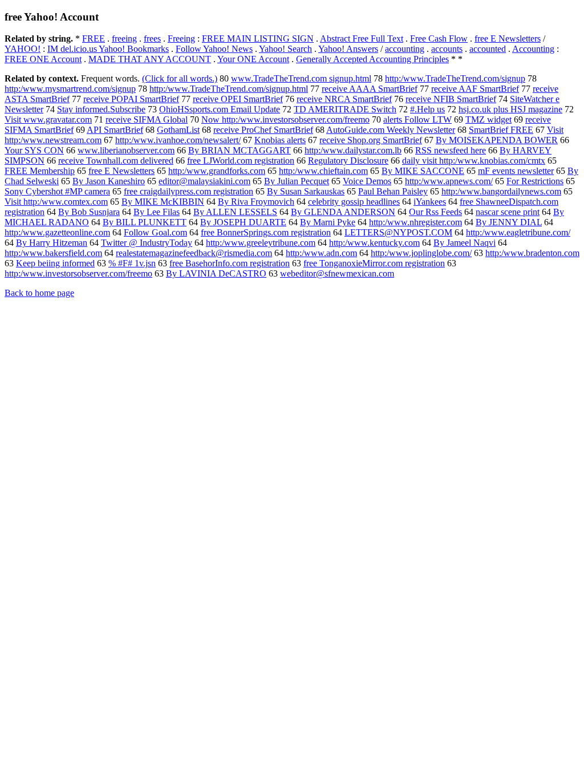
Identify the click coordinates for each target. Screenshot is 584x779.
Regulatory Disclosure (348, 160)
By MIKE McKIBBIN (162, 201)
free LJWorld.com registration (240, 160)
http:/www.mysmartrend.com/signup (70, 89)
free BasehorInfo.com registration (229, 263)
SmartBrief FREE (501, 130)
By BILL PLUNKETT (144, 222)
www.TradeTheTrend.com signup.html (301, 78)
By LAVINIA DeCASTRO (216, 273)
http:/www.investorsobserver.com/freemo (78, 273)
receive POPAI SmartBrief (131, 99)
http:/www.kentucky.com (374, 243)
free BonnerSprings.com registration (266, 232)
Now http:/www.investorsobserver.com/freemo (285, 119)
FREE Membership (40, 171)
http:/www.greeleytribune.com (260, 243)
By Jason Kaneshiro (108, 181)
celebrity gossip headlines (354, 201)
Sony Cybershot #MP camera (57, 191)
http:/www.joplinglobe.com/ (421, 253)
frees (152, 38)
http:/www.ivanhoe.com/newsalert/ (178, 140)
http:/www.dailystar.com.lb (353, 150)
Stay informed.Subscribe (101, 109)
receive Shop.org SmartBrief (370, 140)
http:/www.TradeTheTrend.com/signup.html (228, 89)
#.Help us (427, 109)
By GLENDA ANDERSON (343, 212)
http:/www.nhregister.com (415, 222)
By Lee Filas (156, 212)
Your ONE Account (253, 59)
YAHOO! (22, 49)
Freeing (181, 38)
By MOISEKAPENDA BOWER (497, 140)
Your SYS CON (34, 150)
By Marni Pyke (327, 222)
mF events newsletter (516, 171)
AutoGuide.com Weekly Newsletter (390, 130)
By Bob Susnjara (89, 212)
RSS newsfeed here (450, 150)
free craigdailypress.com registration (188, 191)
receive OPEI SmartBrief (238, 99)
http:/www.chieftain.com (323, 171)
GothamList (178, 130)
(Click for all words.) (179, 78)
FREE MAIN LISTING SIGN (258, 38)
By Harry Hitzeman (51, 243)
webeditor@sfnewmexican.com (337, 273)
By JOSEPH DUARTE (243, 222)
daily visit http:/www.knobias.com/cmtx (473, 160)
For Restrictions (534, 181)
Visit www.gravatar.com (48, 119)
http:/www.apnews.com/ (449, 181)
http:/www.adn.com (321, 253)
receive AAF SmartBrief (475, 89)
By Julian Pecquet (296, 181)
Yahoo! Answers (348, 49)
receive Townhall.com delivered (115, 160)
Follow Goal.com (155, 232)
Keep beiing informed (55, 263)
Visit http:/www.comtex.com (56, 201)
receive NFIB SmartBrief (450, 99)
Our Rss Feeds (435, 212)
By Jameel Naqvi (464, 243)
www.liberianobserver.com (126, 150)
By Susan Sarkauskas (305, 191)
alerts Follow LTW (417, 119)
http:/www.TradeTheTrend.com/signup (455, 78)
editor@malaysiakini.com (204, 181)
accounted (487, 49)
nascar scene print (508, 212)
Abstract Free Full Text (361, 38)
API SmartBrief (115, 130)
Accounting (533, 49)
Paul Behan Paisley (393, 191)
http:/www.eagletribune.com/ (518, 232)
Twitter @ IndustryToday (146, 243)
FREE (93, 38)
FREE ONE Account (43, 59)
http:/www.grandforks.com (216, 171)
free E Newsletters (507, 38)
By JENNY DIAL (509, 222)
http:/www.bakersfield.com (53, 253)
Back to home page (39, 293)
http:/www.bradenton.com (532, 253)
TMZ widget (488, 119)
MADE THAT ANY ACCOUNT (149, 59)
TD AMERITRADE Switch (345, 109)
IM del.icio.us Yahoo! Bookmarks (108, 49)
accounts (447, 49)
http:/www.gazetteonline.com (57, 232)
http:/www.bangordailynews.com (501, 191)
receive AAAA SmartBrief (369, 89)
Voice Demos (367, 181)
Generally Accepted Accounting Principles (372, 59)
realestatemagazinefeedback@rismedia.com (194, 253)
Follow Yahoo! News (214, 49)
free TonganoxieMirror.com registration (374, 263)
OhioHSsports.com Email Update (219, 109)
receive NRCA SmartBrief (344, 99)
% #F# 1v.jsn (132, 263)
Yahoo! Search (285, 49)
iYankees (429, 201)
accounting (404, 49)
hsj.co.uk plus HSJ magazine (510, 109)
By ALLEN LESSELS (235, 212)
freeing (124, 38)
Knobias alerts (280, 140)
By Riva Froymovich (256, 201)
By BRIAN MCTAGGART (239, 150)
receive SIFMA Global (147, 119)
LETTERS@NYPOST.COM (398, 232)
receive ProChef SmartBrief (263, 130)
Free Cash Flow (439, 38)
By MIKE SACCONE (423, 171)
